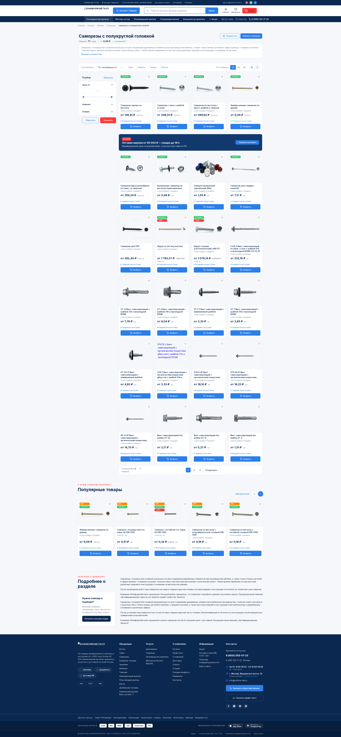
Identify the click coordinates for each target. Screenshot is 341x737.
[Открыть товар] (135, 88)
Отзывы (176, 668)
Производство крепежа (157, 657)
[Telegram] (255, 2)
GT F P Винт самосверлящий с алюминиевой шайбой (209, 310)
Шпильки (123, 668)
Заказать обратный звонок (246, 688)
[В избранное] (149, 77)
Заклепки (123, 664)
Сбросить (108, 77)
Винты (122, 684)
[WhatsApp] (251, 2)
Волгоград (178, 717)
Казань (157, 717)
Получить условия (247, 142)
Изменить (115, 3)
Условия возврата (181, 672)
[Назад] (254, 494)
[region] (170, 529)
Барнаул (189, 717)
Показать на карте (250, 676)
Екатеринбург (120, 717)
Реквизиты (177, 676)
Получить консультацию (96, 619)
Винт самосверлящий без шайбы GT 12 (206, 436)
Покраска (150, 653)
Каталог (176, 649)
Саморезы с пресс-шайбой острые (170, 106)
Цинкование (151, 649)
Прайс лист (178, 653)
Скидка (86, 111)
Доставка (177, 661)
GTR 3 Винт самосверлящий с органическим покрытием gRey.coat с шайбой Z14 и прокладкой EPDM (172, 375)
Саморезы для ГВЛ (130, 246)
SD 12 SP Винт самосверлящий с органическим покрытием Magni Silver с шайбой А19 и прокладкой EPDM (134, 438)
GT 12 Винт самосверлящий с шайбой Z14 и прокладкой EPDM (135, 311)
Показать (108, 120)
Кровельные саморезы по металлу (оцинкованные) (170, 187)
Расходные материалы (97, 19)
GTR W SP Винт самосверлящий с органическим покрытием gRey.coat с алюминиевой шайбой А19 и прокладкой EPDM (243, 375)
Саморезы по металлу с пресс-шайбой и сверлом (206, 106)
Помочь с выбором (251, 36)
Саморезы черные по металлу (131, 106)
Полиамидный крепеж (145, 19)
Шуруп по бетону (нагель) (170, 246)
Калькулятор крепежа (194, 19)
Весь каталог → (126, 694)
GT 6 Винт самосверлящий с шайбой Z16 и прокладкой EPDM (171, 311)
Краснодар (134, 717)
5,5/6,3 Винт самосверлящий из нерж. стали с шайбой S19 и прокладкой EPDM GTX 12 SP (245, 248)
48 (239, 67)
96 (244, 67)
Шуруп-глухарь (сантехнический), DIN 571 (207, 247)
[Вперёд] (260, 494)
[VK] (245, 706)
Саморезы (124, 657)
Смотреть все (242, 494)
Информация (206, 644)
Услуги (149, 644)
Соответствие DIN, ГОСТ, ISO (210, 734)
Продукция (125, 644)
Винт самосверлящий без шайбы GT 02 (170, 436)
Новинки (86, 104)
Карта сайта (205, 666)
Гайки (121, 653)
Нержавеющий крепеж (130, 676)
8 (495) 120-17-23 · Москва (238, 660)
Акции (214, 19)
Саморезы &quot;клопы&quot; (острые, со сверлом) (135, 187)
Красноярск (146, 717)
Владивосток (201, 717)
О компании (179, 644)
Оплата (176, 664)
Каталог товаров (128, 10)
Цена (130, 67)
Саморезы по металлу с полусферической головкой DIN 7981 (208, 532)
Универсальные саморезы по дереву (244, 106)
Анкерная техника (127, 661)
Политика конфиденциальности (238, 734)
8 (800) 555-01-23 (237, 655)
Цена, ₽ (86, 85)
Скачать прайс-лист (246, 698)
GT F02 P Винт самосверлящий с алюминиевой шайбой (131, 374)
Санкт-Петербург (103, 717)
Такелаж (123, 672)
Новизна (141, 67)
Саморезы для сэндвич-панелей (242, 187)
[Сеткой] (251, 67)
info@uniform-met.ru (234, 3)
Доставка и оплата (162, 3)
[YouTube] (240, 706)
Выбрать (137, 126)
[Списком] (257, 67)
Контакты (188, 3)
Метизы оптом (122, 19)
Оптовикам (177, 3)
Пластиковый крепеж (129, 680)
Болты (122, 649)
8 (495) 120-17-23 (91, 3)
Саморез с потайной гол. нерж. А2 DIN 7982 (170, 531)
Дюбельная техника (128, 688)
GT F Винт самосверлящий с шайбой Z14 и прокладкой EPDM (244, 311)
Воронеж (167, 717)
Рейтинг (164, 67)
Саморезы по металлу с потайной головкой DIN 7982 (244, 531)
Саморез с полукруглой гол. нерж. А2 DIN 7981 (131, 531)
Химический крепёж (128, 691)
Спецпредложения (169, 19)
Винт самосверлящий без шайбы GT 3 (243, 436)
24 (233, 67)
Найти (212, 11)
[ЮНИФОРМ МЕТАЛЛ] (96, 10)
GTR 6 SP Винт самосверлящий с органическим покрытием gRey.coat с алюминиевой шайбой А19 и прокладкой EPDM (207, 375)
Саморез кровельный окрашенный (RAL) (204, 187)
